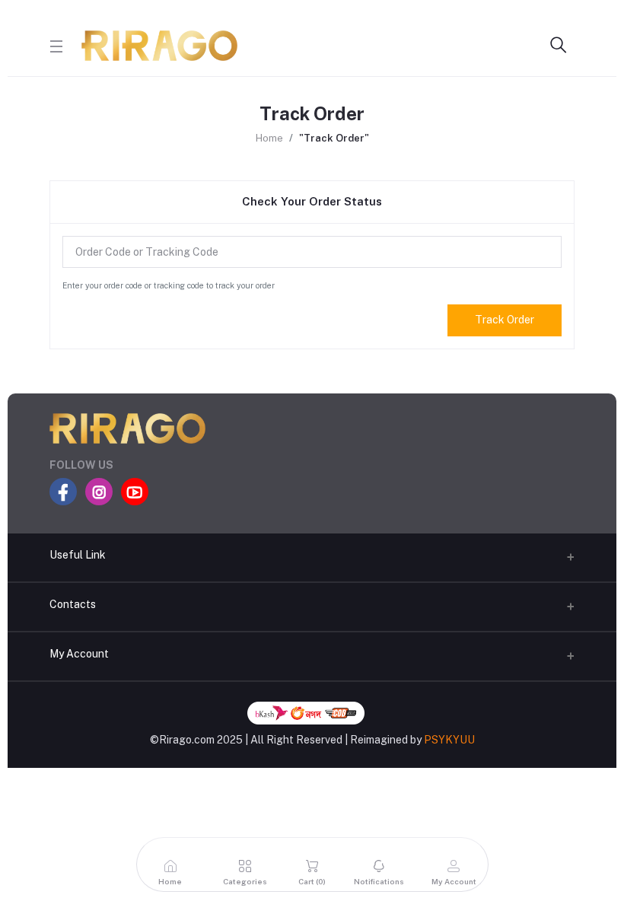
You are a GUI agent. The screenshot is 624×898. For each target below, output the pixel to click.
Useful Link (77, 555)
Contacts (72, 604)
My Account (79, 654)
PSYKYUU (449, 740)
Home (269, 138)
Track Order (504, 320)
